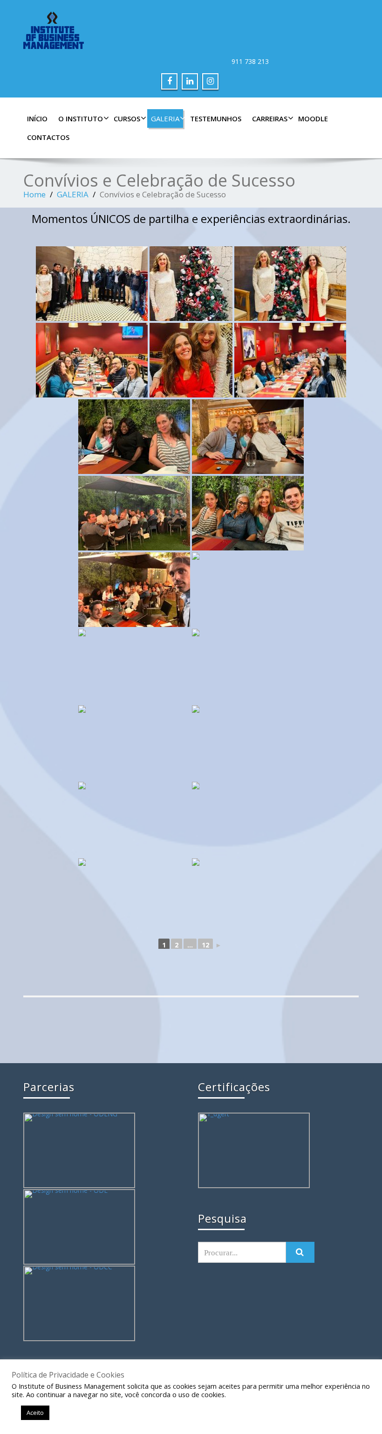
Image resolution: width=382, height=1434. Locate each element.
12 (205, 944)
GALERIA (165, 118)
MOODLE (313, 118)
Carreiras (269, 118)
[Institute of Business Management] (191, 30)
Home (34, 194)
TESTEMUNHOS (215, 118)
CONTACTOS (48, 137)
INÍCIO (37, 118)
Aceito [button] (35, 1412)
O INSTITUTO (80, 118)
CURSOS (127, 118)
